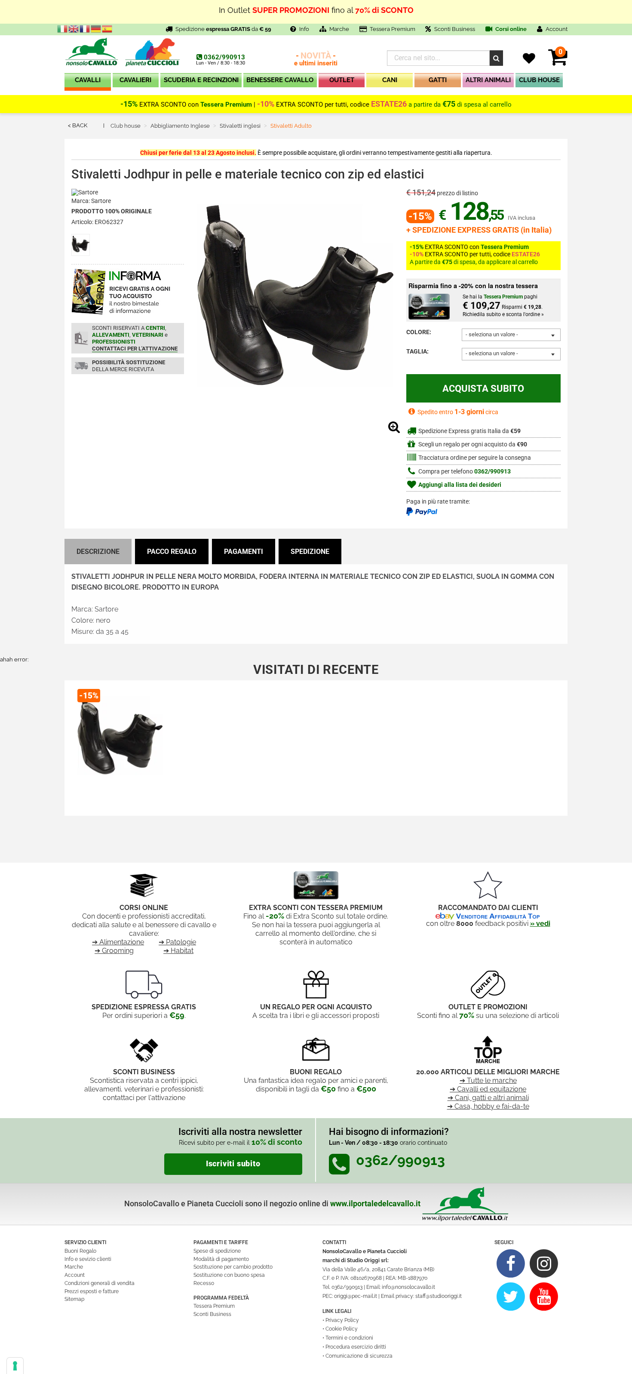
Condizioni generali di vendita (99, 1283)
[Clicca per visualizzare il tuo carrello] (558, 62)
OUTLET (341, 80)
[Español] (107, 28)
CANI (389, 80)
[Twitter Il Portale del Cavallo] (511, 1296)
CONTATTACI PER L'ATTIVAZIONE (135, 348)
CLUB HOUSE (539, 80)
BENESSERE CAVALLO (279, 80)
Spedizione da (223, 29)
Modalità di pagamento (221, 1259)
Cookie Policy (341, 1329)
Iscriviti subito (233, 1163)
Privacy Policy (342, 1320)
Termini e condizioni (349, 1338)
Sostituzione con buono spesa (229, 1275)
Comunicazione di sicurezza (359, 1356)
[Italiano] (62, 28)
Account (74, 1275)
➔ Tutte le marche (488, 1080)
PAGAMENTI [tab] (243, 551)
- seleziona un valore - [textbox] (492, 334)
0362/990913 (224, 57)
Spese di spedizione (217, 1251)
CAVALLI (88, 80)
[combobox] (511, 335)
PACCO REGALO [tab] (171, 551)
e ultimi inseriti (315, 59)
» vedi (540, 923)
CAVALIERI (135, 80)
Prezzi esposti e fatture (91, 1291)
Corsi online (510, 29)
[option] (120, 745)
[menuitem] (87, 82)
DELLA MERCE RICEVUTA (128, 365)
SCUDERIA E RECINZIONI (201, 80)
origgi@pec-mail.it (355, 1296)
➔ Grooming (114, 951)
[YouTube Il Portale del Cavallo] (544, 1296)
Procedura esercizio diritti (355, 1347)
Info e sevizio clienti (87, 1259)
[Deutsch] (96, 28)
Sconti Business (454, 29)
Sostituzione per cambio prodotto (233, 1267)
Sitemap (74, 1299)
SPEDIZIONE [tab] (310, 551)
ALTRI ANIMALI (488, 80)
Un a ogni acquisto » (316, 15)
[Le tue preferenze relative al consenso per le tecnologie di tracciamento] (15, 1366)
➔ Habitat (178, 951)
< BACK (77, 125)
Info (304, 29)
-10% (265, 104)
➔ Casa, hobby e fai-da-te (488, 1106)
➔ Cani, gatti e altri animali (488, 1098)
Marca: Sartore (91, 201)
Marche (339, 29)
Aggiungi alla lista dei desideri (459, 485)
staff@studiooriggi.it (438, 1296)
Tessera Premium (392, 29)
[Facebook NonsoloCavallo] (511, 1263)
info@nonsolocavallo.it (408, 1287)
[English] (74, 28)
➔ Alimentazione (118, 942)
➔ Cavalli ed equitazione (488, 1089)
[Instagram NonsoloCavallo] (544, 1263)
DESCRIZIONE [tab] (98, 551)
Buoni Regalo (80, 1251)
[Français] (85, 28)
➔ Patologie (177, 942)
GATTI (438, 80)
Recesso (203, 1283)
